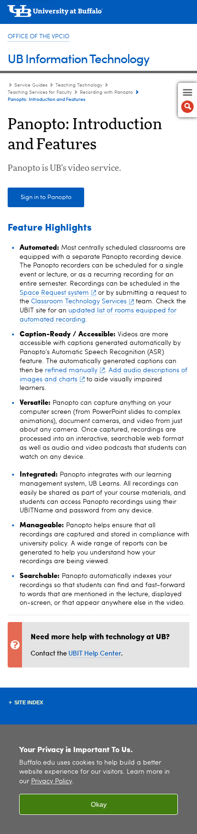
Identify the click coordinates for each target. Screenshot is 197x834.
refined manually (71, 370)
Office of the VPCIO (38, 36)
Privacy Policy (51, 781)
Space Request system (54, 292)
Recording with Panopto (106, 92)
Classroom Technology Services (79, 301)
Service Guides (30, 85)
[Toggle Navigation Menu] (187, 100)
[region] (98, 779)
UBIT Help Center (94, 652)
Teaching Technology (78, 85)
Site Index (28, 702)
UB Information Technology (78, 58)
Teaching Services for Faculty (40, 92)
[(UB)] (98, 14)
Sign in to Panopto (46, 197)
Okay (99, 804)
